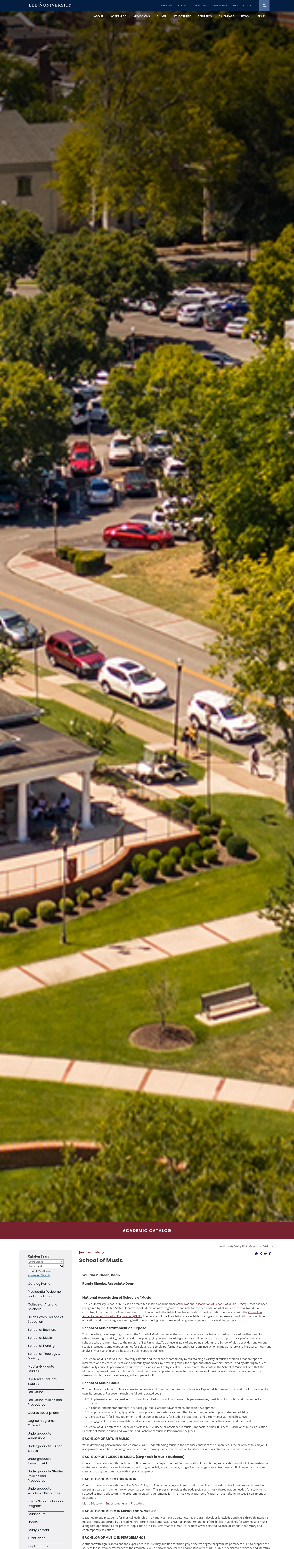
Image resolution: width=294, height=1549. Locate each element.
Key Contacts (38, 1546)
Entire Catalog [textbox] (36, 1261)
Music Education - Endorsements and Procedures (114, 1503)
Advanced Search (39, 1275)
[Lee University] (50, 5)
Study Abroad (38, 1530)
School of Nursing (41, 1346)
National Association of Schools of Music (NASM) (215, 1304)
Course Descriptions (43, 1413)
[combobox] (246, 1246)
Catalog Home (39, 1283)
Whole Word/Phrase (41, 1270)
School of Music (40, 1338)
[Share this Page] (261, 1253)
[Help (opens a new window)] (269, 1253)
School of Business (42, 1329)
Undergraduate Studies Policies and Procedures (45, 1476)
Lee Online (35, 1392)
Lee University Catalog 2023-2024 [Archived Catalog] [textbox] (245, 1246)
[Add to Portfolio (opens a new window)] (256, 1253)
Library (33, 1522)
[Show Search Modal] (264, 5)
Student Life (37, 1514)
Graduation (36, 1538)
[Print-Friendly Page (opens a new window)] (265, 1253)
